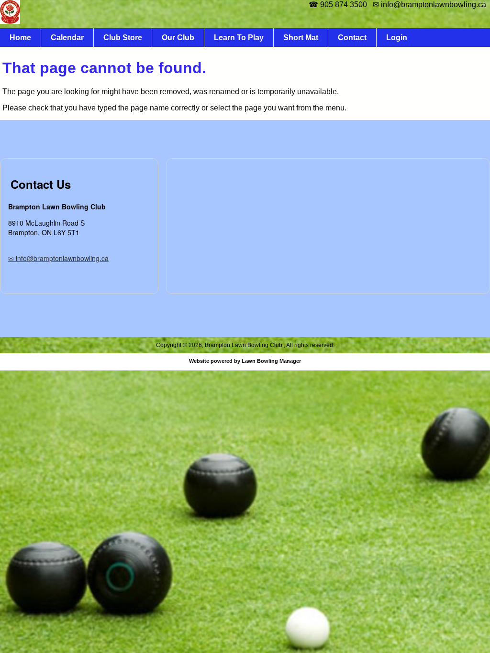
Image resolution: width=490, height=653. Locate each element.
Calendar (67, 37)
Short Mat (300, 37)
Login (396, 37)
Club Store (122, 37)
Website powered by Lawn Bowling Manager (245, 361)
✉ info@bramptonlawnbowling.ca (58, 258)
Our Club (178, 37)
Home (20, 37)
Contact (352, 37)
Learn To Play (239, 37)
